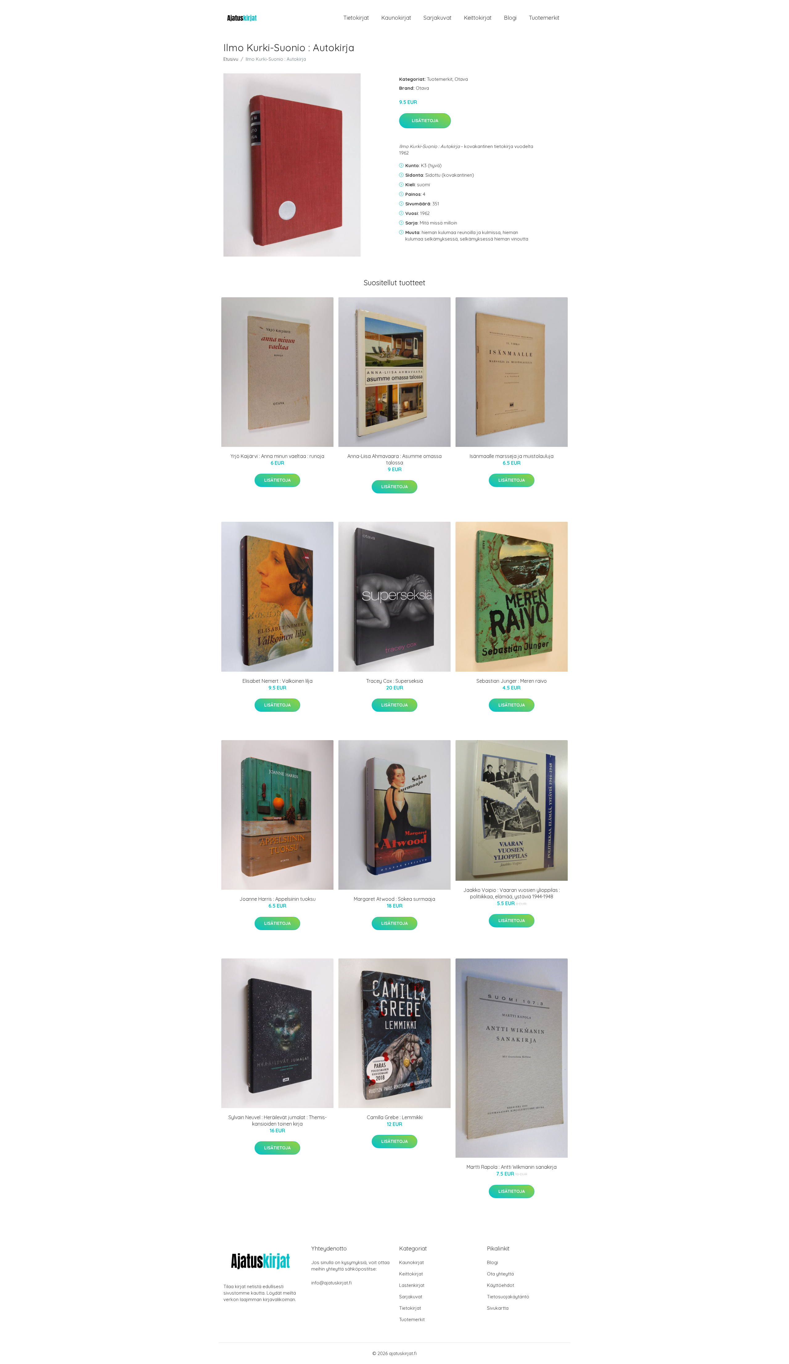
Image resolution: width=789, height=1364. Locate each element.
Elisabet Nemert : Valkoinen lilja (278, 681)
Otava (461, 79)
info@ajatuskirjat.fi (331, 1283)
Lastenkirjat (411, 1285)
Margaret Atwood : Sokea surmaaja (394, 899)
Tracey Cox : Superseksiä (394, 681)
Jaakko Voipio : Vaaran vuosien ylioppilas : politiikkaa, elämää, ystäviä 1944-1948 (511, 893)
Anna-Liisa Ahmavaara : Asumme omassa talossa (394, 459)
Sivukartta (498, 1308)
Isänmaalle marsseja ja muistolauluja (512, 456)
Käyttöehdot (500, 1285)
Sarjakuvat (437, 17)
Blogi (510, 17)
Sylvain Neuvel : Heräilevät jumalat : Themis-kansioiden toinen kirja (277, 1120)
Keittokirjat (478, 17)
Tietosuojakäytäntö (508, 1297)
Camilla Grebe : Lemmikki (395, 1117)
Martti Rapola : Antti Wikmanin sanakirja (512, 1167)
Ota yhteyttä (500, 1274)
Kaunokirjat (396, 17)
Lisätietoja (425, 120)
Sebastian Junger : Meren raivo (511, 681)
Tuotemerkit (544, 17)
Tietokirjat (356, 17)
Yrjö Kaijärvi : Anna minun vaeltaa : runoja (277, 456)
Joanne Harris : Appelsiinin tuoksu (277, 899)
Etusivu (230, 59)
